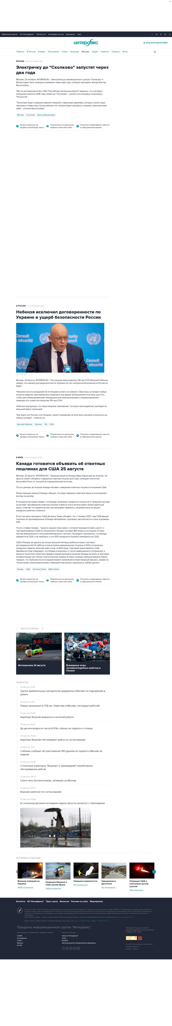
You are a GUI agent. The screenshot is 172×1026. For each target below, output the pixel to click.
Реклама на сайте (79, 901)
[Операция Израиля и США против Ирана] (58, 879)
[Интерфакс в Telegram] (67, 948)
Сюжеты (116, 52)
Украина (38, 424)
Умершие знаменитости (85, 881)
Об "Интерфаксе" (27, 34)
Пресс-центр (52, 901)
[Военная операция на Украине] (30, 878)
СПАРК (19, 936)
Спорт (65, 52)
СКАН (64, 938)
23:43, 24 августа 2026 (35, 306)
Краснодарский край (48, 211)
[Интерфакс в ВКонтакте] (71, 948)
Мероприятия (96, 901)
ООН (52, 424)
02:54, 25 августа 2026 (33, 458)
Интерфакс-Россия (56, 34)
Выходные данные (132, 947)
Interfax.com (41, 34)
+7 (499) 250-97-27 (103, 921)
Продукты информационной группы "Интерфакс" (54, 927)
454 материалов (81, 885)
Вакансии (64, 901)
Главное (20, 52)
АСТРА (19, 945)
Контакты (20, 901)
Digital (95, 52)
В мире (41, 52)
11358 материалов (25, 887)
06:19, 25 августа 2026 (71, 148)
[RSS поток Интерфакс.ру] (74, 948)
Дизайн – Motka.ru (132, 949)
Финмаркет (70, 34)
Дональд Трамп (39, 569)
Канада (20, 569)
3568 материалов (53, 888)
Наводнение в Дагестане (108, 882)
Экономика (53, 52)
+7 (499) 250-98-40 (85, 921)
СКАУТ (19, 941)
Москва (85, 52)
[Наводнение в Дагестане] (113, 878)
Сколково (30, 115)
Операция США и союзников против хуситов (138, 884)
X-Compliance (22, 938)
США (28, 569)
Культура (74, 52)
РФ (45, 424)
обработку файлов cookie (124, 917)
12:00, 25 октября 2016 (34, 61)
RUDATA (65, 941)
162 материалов (108, 887)
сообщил (84, 174)
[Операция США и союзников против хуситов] (141, 878)
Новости (105, 52)
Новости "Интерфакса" (70, 936)
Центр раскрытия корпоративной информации (79, 943)
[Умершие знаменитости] (86, 878)
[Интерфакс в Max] (78, 948)
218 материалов (136, 890)
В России (31, 52)
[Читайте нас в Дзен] (63, 948)
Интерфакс (86, 42)
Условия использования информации (139, 944)
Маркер (20, 943)
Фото (125, 52)
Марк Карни (54, 569)
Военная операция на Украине (46, 148)
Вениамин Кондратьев (26, 211)
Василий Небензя (24, 424)
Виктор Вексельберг (46, 115)
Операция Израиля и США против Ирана (56, 883)
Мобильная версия (10, 34)
